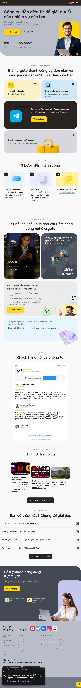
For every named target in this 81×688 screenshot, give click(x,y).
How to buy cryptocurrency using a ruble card (54, 642)
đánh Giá (5, 651)
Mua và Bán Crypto (67, 192)
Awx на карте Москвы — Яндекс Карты (40, 439)
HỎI (4, 648)
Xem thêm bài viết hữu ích (40, 500)
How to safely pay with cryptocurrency (52, 648)
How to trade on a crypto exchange (51, 639)
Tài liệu (20, 648)
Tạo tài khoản (12, 32)
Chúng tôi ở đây (29, 32)
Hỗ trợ (5, 654)
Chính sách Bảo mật (24, 645)
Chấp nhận (13, 681)
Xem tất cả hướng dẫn (40, 556)
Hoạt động (21, 639)
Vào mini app (38, 119)
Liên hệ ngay (11, 589)
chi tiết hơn (25, 681)
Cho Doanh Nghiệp (8, 645)
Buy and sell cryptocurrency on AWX (51, 645)
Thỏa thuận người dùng (24, 642)
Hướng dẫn (21, 651)
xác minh (45, 189)
